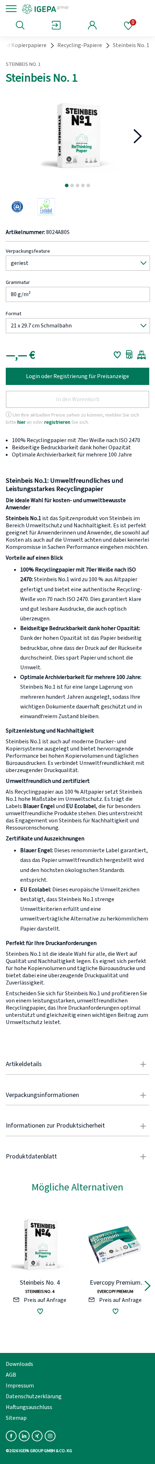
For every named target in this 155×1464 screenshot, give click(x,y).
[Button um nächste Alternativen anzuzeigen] (147, 1287)
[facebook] (11, 1436)
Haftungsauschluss (29, 1407)
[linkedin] (24, 1436)
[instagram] (50, 1436)
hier (21, 422)
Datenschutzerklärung (34, 1396)
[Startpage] (69, 8)
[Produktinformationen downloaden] (129, 355)
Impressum (20, 1386)
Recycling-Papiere (79, 45)
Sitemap (16, 1418)
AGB (11, 1375)
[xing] (37, 1436)
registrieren (57, 422)
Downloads (19, 1364)
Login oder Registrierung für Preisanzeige (77, 376)
